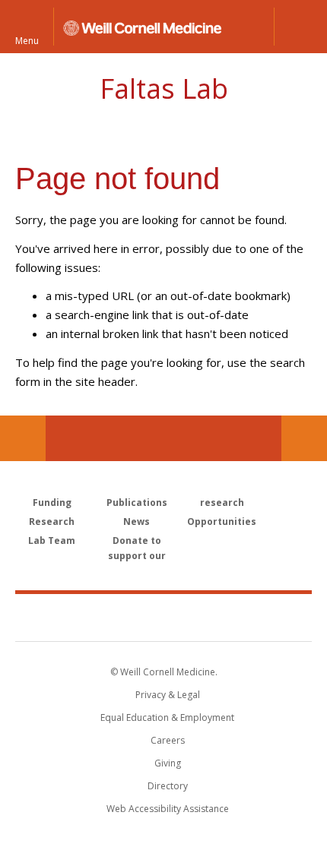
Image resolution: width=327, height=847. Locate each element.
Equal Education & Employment (167, 717)
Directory (168, 785)
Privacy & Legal (167, 694)
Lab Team (51, 540)
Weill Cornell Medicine (163, 617)
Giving (167, 763)
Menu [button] (27, 40)
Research (52, 521)
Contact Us (304, 438)
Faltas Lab (164, 88)
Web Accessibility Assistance (167, 808)
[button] (300, 27)
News (136, 521)
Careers (168, 740)
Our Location (23, 438)
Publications (136, 502)
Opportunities (221, 521)
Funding (52, 502)
